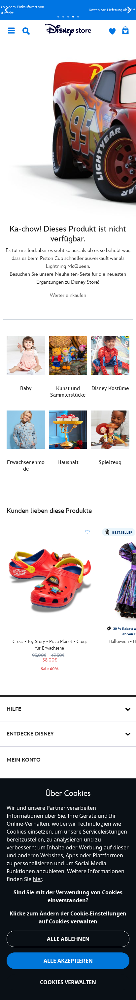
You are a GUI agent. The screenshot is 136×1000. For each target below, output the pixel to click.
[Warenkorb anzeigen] (125, 31)
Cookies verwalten (68, 982)
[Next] (129, 10)
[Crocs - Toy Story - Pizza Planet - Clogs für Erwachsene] (49, 581)
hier (37, 879)
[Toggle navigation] (11, 30)
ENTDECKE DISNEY (30, 734)
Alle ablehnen (68, 939)
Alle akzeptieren (68, 960)
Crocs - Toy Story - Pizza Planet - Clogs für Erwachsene (50, 645)
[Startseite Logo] (68, 30)
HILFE (14, 709)
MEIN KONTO (24, 760)
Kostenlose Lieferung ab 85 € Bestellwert (68, 10)
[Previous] (6, 10)
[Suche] (26, 31)
